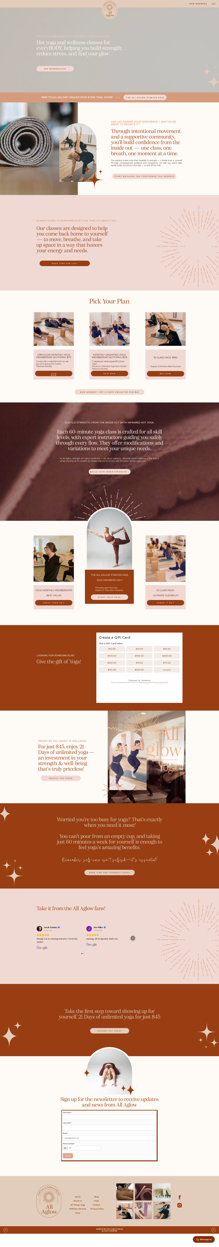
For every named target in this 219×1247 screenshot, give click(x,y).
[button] (36, 938)
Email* (65, 1133)
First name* (67, 1112)
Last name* (67, 1123)
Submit (68, 1156)
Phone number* (69, 1144)
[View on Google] (39, 928)
